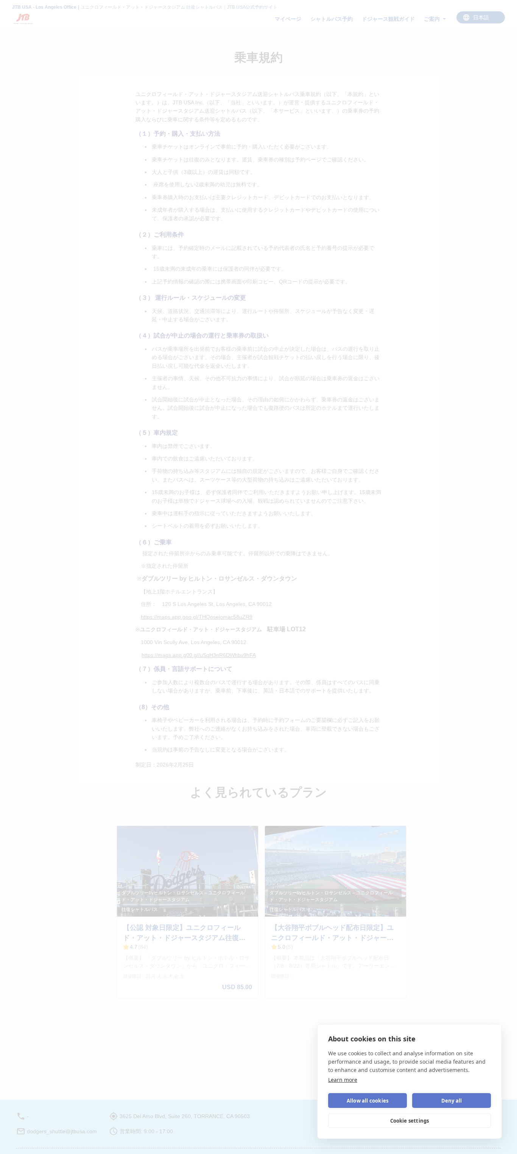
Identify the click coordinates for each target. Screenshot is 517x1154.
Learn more (342, 1079)
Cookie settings (409, 1120)
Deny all (451, 1100)
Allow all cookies (367, 1100)
